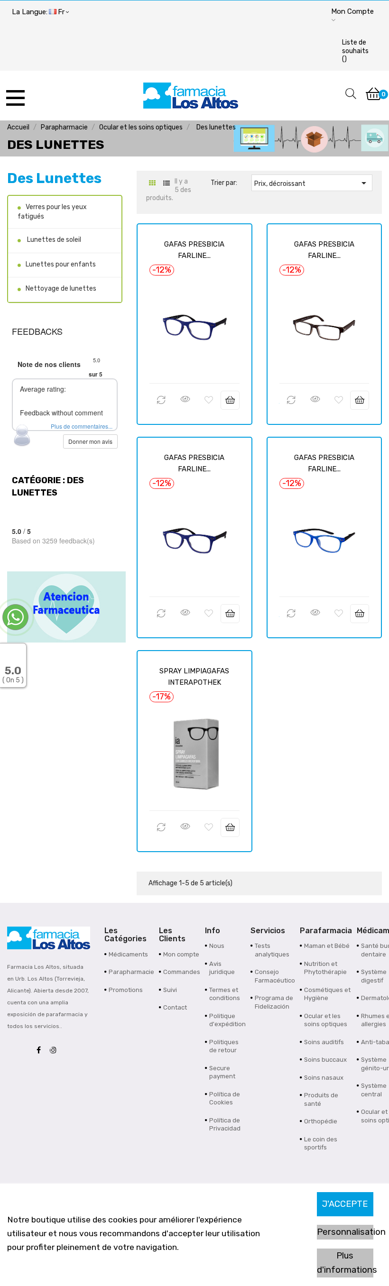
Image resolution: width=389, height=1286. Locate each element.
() (355, 50)
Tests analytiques (272, 950)
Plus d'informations (345, 1262)
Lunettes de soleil (53, 240)
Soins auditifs (324, 1042)
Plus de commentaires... (81, 426)
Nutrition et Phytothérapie (325, 968)
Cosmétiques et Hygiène (327, 994)
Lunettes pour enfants (61, 264)
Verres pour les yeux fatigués (52, 211)
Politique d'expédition (227, 1020)
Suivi (170, 989)
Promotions (126, 989)
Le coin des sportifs (320, 1143)
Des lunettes (54, 178)
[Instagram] (55, 1051)
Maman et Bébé (327, 945)
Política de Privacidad (225, 1124)
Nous (216, 945)
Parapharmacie (131, 971)
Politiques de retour (224, 1046)
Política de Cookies (224, 1098)
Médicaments (128, 954)
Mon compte (181, 954)
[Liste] (166, 183)
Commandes (181, 971)
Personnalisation (345, 1232)
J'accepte (345, 1204)
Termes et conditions (224, 994)
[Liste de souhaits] (209, 400)
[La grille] (152, 183)
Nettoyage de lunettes (61, 289)
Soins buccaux (325, 1059)
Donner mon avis (90, 441)
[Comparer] (161, 400)
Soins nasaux (323, 1077)
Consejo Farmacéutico (275, 976)
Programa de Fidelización (274, 1002)
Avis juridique (222, 968)
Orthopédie (320, 1121)
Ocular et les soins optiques (325, 1020)
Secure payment (222, 1072)
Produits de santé (321, 1099)
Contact (175, 1007)
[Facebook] (41, 1051)
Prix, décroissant (312, 183)
